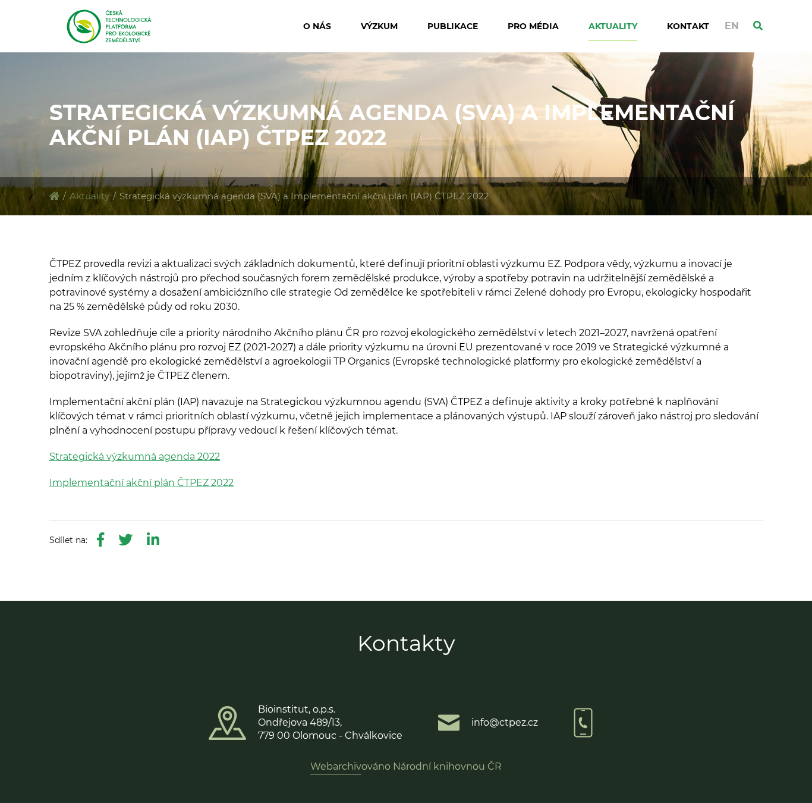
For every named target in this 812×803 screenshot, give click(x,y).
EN (732, 26)
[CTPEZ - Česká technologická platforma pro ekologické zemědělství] (54, 196)
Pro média (533, 26)
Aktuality (612, 26)
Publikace (452, 26)
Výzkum (379, 26)
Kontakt (688, 26)
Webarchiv (335, 766)
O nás (317, 26)
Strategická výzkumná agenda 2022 (134, 456)
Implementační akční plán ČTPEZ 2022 (141, 482)
